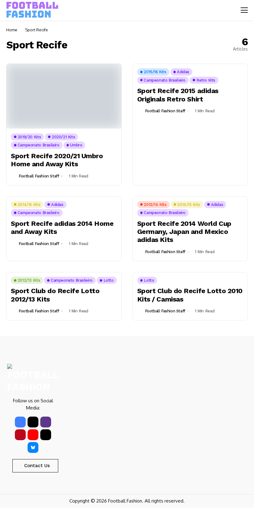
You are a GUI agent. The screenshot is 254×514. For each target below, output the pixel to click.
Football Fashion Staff (39, 176)
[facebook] (20, 422)
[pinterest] (20, 434)
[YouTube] (33, 434)
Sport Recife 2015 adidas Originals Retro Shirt (177, 95)
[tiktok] (45, 434)
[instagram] (45, 422)
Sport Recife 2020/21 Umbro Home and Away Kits (57, 160)
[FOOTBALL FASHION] (32, 10)
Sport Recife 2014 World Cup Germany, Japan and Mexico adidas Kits (184, 232)
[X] (33, 422)
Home (11, 29)
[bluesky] (33, 447)
